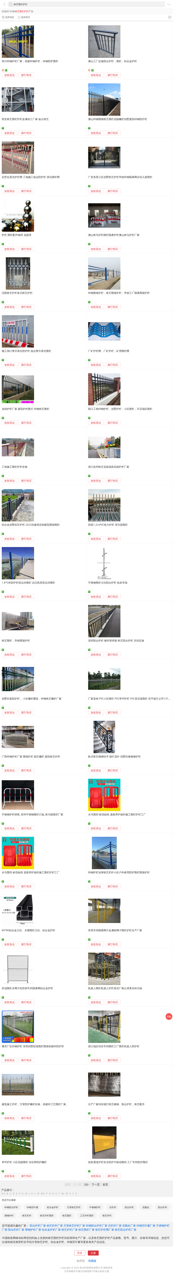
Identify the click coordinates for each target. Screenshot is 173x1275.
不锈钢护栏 (95, 1207)
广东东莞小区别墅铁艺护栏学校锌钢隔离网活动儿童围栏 (120, 177)
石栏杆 (112, 1207)
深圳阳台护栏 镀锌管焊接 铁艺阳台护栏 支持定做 (116, 640)
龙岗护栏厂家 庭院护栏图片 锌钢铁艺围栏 (25, 408)
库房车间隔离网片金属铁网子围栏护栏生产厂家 (115, 930)
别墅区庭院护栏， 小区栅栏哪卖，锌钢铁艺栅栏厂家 (31, 698)
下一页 (96, 1184)
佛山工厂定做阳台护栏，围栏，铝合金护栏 (112, 61)
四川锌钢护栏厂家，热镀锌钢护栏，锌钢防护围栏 (30, 61)
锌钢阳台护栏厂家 (96, 1225)
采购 (169, 1016)
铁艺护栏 (107, 1215)
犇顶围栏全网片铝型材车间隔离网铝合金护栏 (27, 988)
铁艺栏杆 (26, 1215)
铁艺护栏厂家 (69, 1229)
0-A (3, 1193)
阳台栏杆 (162, 1207)
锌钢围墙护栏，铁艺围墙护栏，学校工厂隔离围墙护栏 (119, 292)
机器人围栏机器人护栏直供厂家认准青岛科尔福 (115, 988)
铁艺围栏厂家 (86, 1229)
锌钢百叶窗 (32, 1207)
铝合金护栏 (52, 1207)
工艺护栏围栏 (87, 1215)
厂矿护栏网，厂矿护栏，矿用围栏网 (108, 351)
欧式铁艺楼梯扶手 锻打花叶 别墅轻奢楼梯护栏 (114, 756)
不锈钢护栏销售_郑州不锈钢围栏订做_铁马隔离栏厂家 (32, 814)
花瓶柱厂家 (129, 1225)
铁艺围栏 (66, 1215)
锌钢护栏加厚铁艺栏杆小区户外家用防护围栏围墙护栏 (119, 872)
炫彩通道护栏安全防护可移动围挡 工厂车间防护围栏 (118, 1162)
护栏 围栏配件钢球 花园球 (16, 235)
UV (62, 1193)
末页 (105, 1184)
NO (42, 1193)
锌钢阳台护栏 (11, 1207)
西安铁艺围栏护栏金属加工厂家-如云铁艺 (25, 119)
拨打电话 (26, 75)
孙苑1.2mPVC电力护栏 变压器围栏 (108, 524)
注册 (93, 1253)
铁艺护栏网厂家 (104, 1229)
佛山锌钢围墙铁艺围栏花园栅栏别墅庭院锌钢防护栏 (117, 119)
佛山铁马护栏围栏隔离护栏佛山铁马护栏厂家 (113, 235)
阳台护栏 (129, 1207)
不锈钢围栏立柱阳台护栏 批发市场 (107, 582)
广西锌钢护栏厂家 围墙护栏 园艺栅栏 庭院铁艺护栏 (31, 756)
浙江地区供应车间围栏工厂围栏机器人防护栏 (113, 1046)
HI (26, 1193)
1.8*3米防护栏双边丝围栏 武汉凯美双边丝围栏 (28, 582)
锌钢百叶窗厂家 (146, 1225)
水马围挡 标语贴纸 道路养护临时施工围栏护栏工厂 (117, 814)
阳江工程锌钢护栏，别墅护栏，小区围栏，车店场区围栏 (120, 408)
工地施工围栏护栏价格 (14, 466)
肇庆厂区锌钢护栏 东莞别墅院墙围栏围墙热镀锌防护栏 (33, 1046)
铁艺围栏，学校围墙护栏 (16, 640)
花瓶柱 (145, 1207)
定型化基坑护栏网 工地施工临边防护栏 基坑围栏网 (31, 177)
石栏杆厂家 (115, 1225)
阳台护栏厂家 (38, 1225)
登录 (79, 1253)
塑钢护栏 (9, 1215)
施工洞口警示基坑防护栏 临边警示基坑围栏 (26, 351)
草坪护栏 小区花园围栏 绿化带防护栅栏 (24, 1162)
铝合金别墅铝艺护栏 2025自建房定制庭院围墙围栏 (31, 524)
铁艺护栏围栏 (47, 1215)
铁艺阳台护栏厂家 (126, 1229)
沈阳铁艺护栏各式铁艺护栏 (17, 292)
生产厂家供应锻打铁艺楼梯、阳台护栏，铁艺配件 (116, 1104)
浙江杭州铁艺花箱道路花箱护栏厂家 (108, 466)
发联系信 (9, 75)
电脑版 (92, 1261)
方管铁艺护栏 (74, 1207)
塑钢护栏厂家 (33, 1229)
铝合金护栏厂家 (51, 1229)
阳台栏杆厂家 (16, 1229)
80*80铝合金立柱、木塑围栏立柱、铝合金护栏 (28, 930)
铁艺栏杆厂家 (55, 1225)
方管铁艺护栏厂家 (74, 1225)
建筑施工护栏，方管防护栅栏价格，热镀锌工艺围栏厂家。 (35, 1104)
